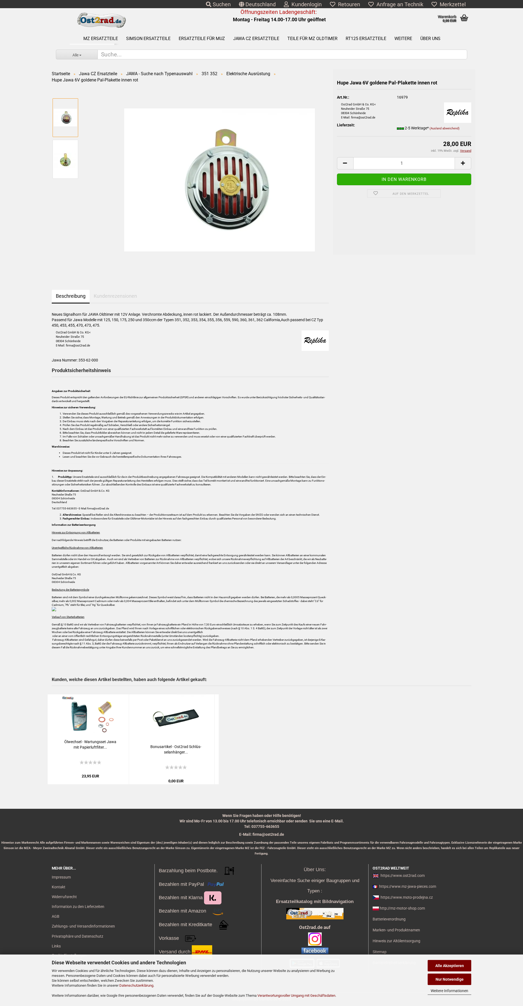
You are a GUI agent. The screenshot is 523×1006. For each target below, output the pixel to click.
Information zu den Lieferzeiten (78, 906)
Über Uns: (315, 869)
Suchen (221, 4)
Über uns (430, 38)
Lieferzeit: (346, 125)
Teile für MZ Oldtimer (312, 38)
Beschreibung (71, 296)
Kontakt (58, 887)
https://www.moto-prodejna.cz (407, 897)
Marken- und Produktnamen (396, 930)
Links (56, 946)
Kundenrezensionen (115, 296)
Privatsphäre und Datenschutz (77, 936)
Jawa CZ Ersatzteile (256, 38)
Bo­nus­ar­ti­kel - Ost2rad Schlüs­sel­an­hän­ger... (175, 749)
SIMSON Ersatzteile (148, 38)
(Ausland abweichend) (445, 128)
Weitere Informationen (449, 991)
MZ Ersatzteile (100, 38)
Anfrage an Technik (398, 4)
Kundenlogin (305, 4)
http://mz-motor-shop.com (402, 908)
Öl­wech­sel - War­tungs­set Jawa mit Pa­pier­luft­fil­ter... (90, 744)
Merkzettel (451, 4)
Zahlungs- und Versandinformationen (83, 926)
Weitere (403, 38)
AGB (55, 916)
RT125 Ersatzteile (366, 38)
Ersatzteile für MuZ (202, 38)
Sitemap (380, 952)
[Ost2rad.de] (101, 20)
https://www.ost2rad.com (403, 875)
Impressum (61, 877)
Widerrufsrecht (64, 897)
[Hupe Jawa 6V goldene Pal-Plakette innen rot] (219, 179)
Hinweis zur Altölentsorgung (396, 941)
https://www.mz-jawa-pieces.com (407, 886)
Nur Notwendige (450, 979)
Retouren (347, 4)
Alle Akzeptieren (449, 966)
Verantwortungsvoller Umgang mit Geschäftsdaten (296, 995)
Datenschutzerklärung (136, 985)
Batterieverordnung (389, 919)
